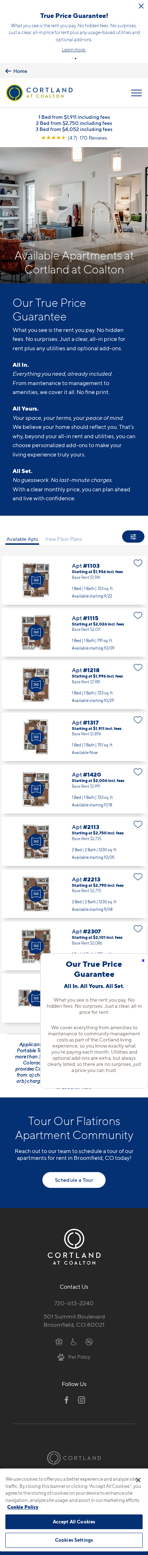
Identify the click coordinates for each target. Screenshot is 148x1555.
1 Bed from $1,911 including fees (74, 117)
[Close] (138, 1480)
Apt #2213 (74, 894)
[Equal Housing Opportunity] (59, 1341)
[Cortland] (74, 1457)
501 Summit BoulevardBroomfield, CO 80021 (74, 1320)
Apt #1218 (74, 684)
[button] (72, 58)
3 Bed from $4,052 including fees (74, 129)
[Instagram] (81, 1400)
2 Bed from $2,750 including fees (74, 123)
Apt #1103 (74, 580)
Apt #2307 (74, 946)
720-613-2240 (74, 1303)
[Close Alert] (141, 6)
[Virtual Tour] (36, 580)
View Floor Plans (63, 539)
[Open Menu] (136, 93)
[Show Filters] (133, 536)
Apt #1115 (74, 632)
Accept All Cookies (74, 1521)
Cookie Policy (22, 1507)
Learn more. (74, 49)
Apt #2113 (74, 841)
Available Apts (22, 539)
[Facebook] (66, 1400)
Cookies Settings (74, 1540)
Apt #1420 (74, 789)
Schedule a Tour (74, 1180)
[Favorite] (138, 563)
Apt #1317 (74, 737)
